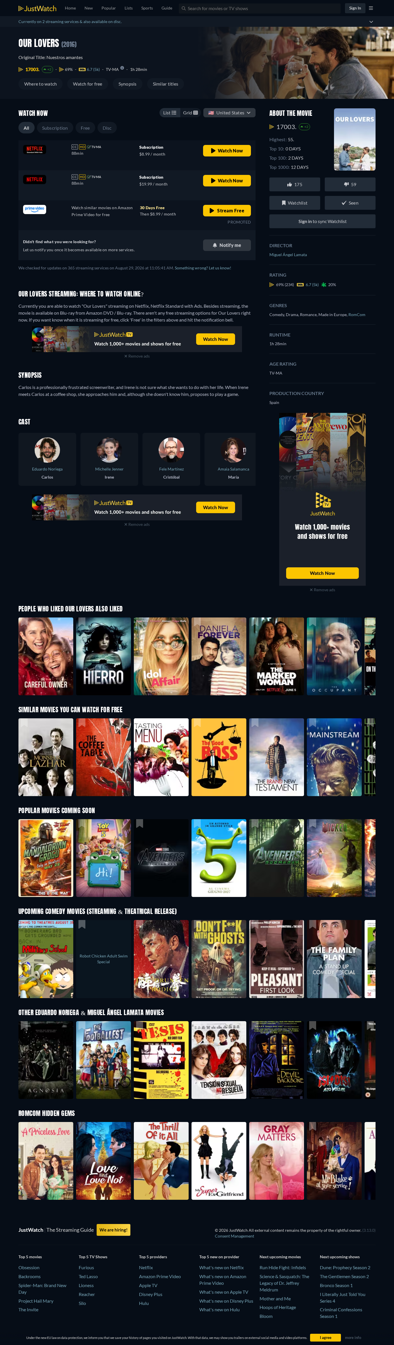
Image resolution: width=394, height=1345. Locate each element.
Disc (107, 128)
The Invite (28, 1309)
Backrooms (29, 1276)
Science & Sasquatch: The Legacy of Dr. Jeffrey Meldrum (284, 1283)
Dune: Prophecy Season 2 (345, 1267)
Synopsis (128, 83)
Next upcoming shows (340, 1256)
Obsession (29, 1267)
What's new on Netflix (221, 1267)
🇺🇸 (226, 112)
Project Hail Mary (35, 1301)
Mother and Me (275, 1298)
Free (85, 128)
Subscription (55, 128)
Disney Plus (150, 1294)
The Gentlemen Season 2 (344, 1276)
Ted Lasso (88, 1276)
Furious (86, 1267)
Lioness (86, 1285)
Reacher (87, 1294)
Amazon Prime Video (160, 1276)
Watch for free (87, 83)
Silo (82, 1303)
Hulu (144, 1303)
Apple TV (148, 1285)
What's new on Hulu (219, 1309)
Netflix (146, 1267)
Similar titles (165, 83)
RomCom (356, 314)
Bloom (266, 1316)
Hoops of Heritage (278, 1307)
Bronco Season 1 (336, 1285)
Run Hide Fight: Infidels (283, 1267)
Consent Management (234, 1235)
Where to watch (40, 83)
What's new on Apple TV (223, 1292)
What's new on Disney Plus (226, 1301)
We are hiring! (113, 1229)
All (26, 128)
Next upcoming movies (280, 1256)
